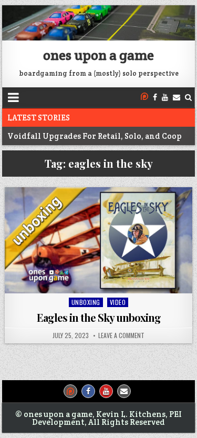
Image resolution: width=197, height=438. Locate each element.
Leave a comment (121, 335)
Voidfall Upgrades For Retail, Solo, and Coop (94, 136)
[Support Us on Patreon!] (144, 97)
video (118, 302)
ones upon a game (98, 55)
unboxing (85, 302)
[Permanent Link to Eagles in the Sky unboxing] (99, 240)
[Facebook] (155, 97)
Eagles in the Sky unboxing (99, 317)
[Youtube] (165, 97)
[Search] (188, 97)
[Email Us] (176, 97)
